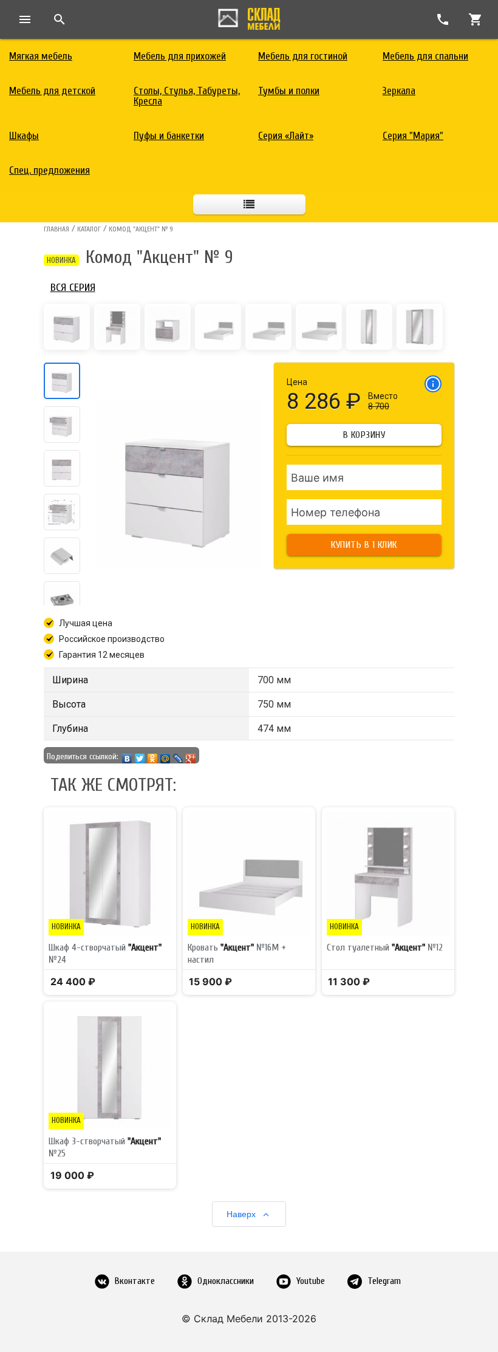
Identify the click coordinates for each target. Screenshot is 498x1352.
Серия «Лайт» (285, 136)
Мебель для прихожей (180, 56)
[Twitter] (140, 755)
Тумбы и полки (288, 91)
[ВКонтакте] (127, 755)
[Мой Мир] (165, 755)
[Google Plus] (191, 755)
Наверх (241, 1214)
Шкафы (24, 136)
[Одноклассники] (152, 755)
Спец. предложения (49, 170)
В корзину (364, 434)
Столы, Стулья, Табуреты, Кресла (187, 96)
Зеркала (399, 91)
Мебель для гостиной (302, 56)
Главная (56, 229)
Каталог (89, 229)
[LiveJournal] (178, 755)
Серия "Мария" (413, 136)
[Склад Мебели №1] (249, 16)
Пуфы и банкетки (169, 136)
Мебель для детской (52, 91)
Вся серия (72, 287)
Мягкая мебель (40, 56)
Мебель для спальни (425, 56)
